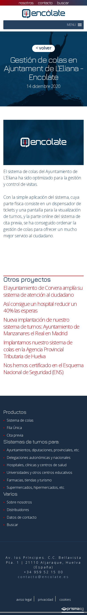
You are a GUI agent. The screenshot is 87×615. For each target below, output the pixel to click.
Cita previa (15, 435)
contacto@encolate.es (43, 577)
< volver (43, 48)
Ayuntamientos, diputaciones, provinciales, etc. (43, 449)
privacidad (45, 599)
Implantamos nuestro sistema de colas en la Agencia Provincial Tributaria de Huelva (37, 349)
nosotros (26, 2)
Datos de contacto (22, 517)
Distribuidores (18, 509)
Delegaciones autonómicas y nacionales (38, 457)
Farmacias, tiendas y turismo (29, 480)
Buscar (63, 2)
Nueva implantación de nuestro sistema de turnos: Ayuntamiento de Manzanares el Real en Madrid (41, 326)
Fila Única (14, 427)
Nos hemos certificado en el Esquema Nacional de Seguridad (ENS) (43, 368)
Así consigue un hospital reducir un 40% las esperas (40, 307)
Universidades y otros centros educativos (39, 472)
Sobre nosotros (19, 502)
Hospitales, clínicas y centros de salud (36, 464)
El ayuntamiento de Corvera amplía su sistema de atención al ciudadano (43, 291)
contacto (45, 2)
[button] (71, 24)
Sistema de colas (20, 420)
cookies (65, 599)
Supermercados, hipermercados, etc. (36, 487)
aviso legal (24, 599)
